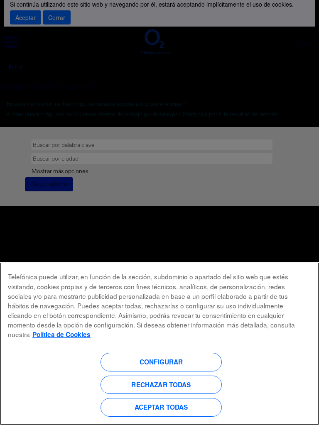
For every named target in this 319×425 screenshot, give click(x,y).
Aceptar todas (161, 407)
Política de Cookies (61, 334)
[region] (159, 343)
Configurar (161, 361)
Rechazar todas (161, 384)
